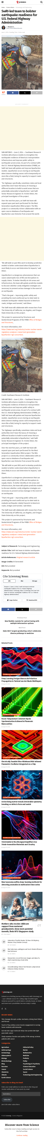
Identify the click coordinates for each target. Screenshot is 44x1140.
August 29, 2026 (6, 684)
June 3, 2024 (5, 32)
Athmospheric (6, 1055)
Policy (25, 1061)
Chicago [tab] (34, 581)
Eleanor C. (11, 27)
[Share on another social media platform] (36, 92)
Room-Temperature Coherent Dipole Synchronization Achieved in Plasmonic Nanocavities (17, 721)
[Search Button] (41, 2)
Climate (4, 1075)
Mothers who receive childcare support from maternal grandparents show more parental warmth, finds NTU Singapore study (18, 928)
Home (3, 7)
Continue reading (22, 1135)
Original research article (26, 557)
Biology (4, 1058)
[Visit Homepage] (22, 2)
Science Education (29, 1066)
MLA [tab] (22, 581)
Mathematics (27, 1053)
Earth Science (6, 1077)
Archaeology (6, 1053)
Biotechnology (6, 1061)
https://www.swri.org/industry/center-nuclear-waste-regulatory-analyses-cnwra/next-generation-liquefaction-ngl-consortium (22, 332)
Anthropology (6, 1050)
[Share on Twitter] (25, 92)
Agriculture (5, 1047)
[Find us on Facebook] (2, 1009)
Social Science (28, 1069)
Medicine (26, 1055)
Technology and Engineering (24, 7)
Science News (10, 7)
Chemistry (5, 1072)
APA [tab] (9, 581)
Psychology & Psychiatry (31, 1064)
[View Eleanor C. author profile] (3, 27)
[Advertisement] (22, 99)
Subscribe (7, 1100)
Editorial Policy (28, 1047)
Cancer (4, 1069)
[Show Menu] (2, 2)
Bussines (5, 1066)
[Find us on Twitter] (5, 1009)
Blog (3, 1064)
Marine (25, 1050)
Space (25, 1072)
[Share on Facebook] (13, 92)
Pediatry (26, 1058)
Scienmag (8, 1115)
